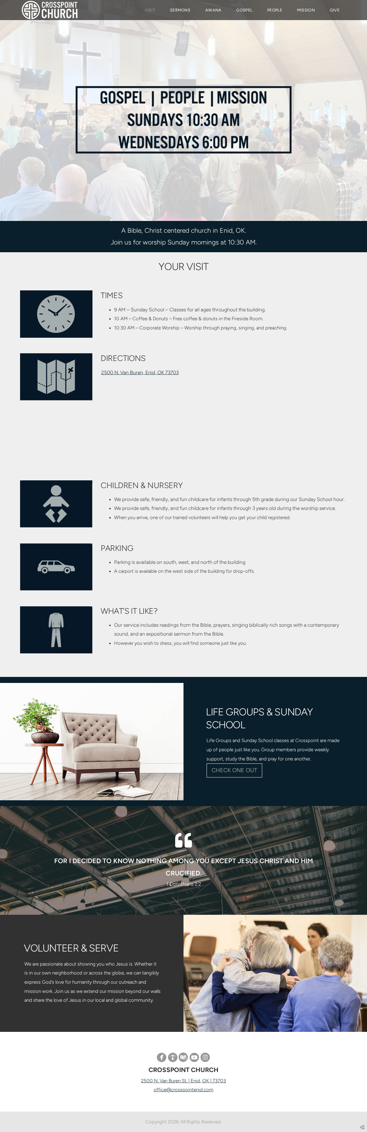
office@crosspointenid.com (183, 1089)
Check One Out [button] (234, 770)
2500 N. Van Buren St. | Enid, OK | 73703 (183, 1081)
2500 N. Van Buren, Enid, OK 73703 (140, 372)
